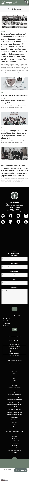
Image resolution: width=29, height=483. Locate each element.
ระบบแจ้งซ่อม (14, 452)
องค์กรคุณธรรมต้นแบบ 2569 (14, 409)
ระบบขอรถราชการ (14, 436)
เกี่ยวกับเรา (14, 376)
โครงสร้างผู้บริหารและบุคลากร (14, 388)
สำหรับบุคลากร (14, 427)
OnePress (21, 462)
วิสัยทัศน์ (14, 378)
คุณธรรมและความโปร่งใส (14, 402)
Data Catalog (14, 420)
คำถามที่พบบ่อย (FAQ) (14, 397)
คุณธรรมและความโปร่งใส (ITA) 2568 (14, 412)
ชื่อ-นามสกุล (14, 255)
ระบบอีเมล (14, 445)
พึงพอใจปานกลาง (8, 321)
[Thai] (7, 480)
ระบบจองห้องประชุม (14, 448)
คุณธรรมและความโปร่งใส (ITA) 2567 (14, 414)
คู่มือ (2, 92)
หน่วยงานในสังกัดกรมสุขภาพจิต (14, 395)
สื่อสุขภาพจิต (14, 422)
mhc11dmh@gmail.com (20, 211)
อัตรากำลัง (14, 390)
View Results (15, 333)
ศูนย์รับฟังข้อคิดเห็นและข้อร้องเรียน (14, 399)
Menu (26, 2)
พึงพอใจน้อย (7, 323)
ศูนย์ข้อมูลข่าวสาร (14, 417)
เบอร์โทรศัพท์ (14, 263)
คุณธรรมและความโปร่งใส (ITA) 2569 (14, 404)
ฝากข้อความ (14, 287)
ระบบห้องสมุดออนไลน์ (14, 443)
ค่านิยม (14, 383)
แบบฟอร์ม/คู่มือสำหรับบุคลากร (14, 429)
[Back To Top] (14, 459)
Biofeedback (15, 434)
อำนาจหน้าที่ (14, 385)
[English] (3, 480)
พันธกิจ (14, 381)
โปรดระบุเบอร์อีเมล (14, 271)
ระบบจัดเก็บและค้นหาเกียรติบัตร (14, 450)
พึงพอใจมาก (7, 318)
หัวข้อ (14, 279)
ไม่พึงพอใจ (7, 325)
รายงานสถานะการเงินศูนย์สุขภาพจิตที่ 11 (14, 431)
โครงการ (3, 31)
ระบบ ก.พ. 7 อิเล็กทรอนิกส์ (14, 441)
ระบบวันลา (14, 438)
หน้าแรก (14, 374)
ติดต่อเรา (14, 392)
